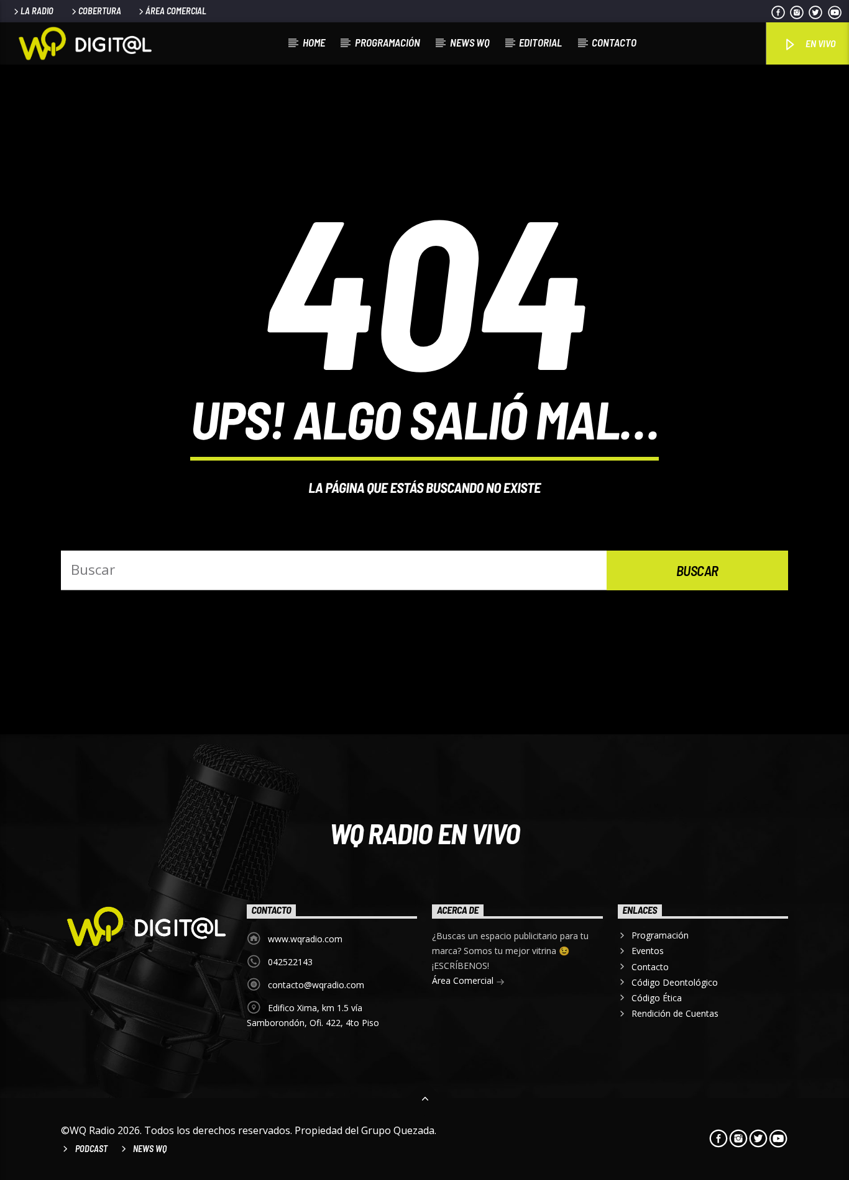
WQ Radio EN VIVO (424, 833)
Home (314, 42)
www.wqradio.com (305, 939)
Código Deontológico (674, 982)
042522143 (290, 962)
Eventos (647, 951)
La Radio (37, 11)
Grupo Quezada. (398, 1130)
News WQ (470, 42)
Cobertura (99, 11)
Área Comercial (175, 11)
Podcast (91, 1148)
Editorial (540, 42)
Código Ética (656, 998)
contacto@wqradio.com (316, 985)
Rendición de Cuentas (674, 1013)
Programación (387, 42)
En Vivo (819, 43)
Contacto (614, 42)
